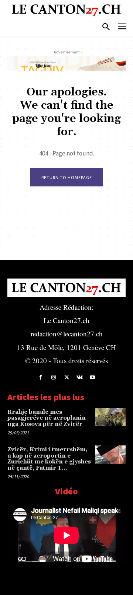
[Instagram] (53, 377)
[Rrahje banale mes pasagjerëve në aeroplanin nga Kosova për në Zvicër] (110, 417)
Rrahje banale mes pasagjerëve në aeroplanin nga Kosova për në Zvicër (46, 418)
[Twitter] (66, 377)
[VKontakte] (79, 377)
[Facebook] (40, 377)
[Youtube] (92, 377)
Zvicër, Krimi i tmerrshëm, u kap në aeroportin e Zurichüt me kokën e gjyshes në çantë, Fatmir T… (49, 459)
